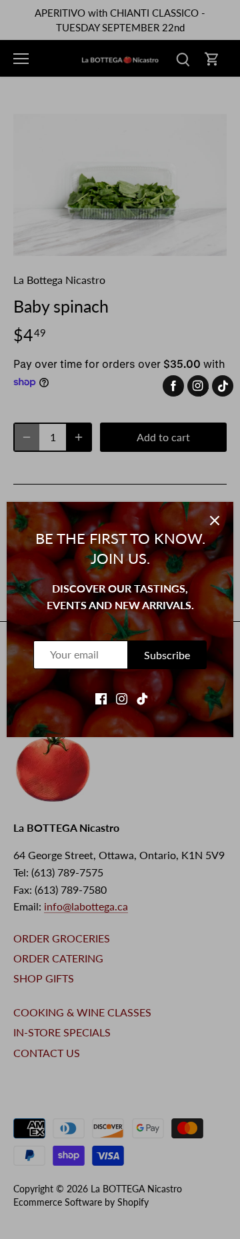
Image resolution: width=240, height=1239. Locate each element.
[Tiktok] (142, 697)
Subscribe (167, 654)
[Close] (214, 520)
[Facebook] (101, 697)
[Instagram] (121, 697)
